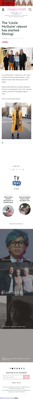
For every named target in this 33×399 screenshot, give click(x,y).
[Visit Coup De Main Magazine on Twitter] (19, 369)
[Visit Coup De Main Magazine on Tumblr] (22, 369)
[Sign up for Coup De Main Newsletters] (24, 369)
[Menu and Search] (3, 9)
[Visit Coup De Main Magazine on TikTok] (17, 369)
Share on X (13, 169)
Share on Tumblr (19, 169)
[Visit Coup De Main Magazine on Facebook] (10, 369)
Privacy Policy (16, 382)
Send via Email (23, 169)
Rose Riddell (19, 38)
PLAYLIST (30, 9)
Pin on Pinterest (16, 169)
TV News (5, 42)
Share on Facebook (9, 169)
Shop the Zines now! (6, 398)
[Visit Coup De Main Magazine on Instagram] (15, 369)
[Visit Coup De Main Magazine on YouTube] (12, 369)
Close (15, 398)
